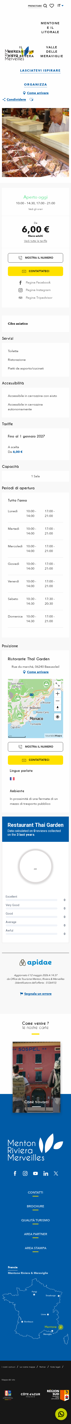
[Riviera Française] (7, 1395)
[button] (45, 5)
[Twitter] (56, 1173)
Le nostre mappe (27, 1367)
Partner (42, 1367)
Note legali (55, 1367)
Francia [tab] (13, 1267)
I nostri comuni (8, 1367)
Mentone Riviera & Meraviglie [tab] (28, 1273)
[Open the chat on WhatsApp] (61, 1414)
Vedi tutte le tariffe (35, 241)
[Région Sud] (58, 1395)
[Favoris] (52, 5)
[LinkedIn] (46, 1173)
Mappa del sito (8, 1379)
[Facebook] (15, 1173)
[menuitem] (50, 28)
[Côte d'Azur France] (30, 1395)
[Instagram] (25, 1173)
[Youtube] (35, 1173)
